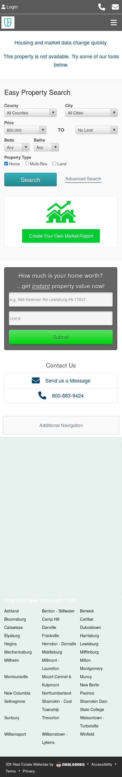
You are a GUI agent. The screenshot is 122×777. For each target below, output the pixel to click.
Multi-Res (38, 163)
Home (14, 163)
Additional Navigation (61, 425)
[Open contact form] (115, 6)
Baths (39, 140)
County (11, 105)
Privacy (29, 771)
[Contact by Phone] (101, 6)
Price (9, 122)
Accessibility (101, 764)
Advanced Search (83, 178)
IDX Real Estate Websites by (30, 764)
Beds (9, 140)
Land (61, 163)
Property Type (17, 157)
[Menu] (114, 22)
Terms (11, 771)
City (69, 105)
